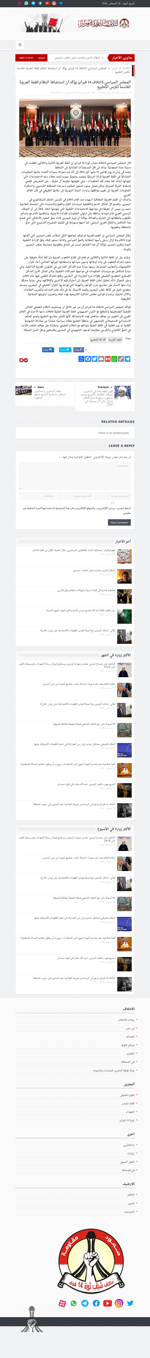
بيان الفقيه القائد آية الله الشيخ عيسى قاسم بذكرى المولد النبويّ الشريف (80, 610)
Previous (103, 387)
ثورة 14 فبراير (126, 1120)
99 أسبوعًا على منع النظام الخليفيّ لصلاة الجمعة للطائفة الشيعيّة (84, 724)
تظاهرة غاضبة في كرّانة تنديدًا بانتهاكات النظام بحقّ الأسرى (86, 590)
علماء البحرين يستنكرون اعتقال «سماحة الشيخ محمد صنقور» (50, 395)
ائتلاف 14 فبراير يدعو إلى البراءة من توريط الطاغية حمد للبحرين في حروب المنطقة (74, 804)
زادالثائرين (128, 1145)
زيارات (130, 1153)
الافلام (131, 1195)
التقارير (130, 1053)
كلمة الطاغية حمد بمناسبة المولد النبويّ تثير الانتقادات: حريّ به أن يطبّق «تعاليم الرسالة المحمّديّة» (67, 764)
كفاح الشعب (128, 1103)
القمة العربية (84, 93)
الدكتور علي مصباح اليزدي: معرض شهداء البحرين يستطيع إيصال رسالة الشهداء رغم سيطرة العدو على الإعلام (67, 665)
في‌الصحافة (128, 1170)
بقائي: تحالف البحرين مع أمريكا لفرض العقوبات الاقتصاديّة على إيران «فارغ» (77, 630)
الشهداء (130, 1112)
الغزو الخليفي (127, 1095)
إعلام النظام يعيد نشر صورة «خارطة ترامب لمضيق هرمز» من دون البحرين (78, 684)
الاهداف (130, 1036)
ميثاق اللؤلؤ (127, 1045)
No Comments (57, 93)
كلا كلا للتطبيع (71, 93)
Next (41, 387)
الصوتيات (129, 1212)
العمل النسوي (127, 1162)
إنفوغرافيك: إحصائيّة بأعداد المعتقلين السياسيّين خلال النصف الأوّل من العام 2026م (74, 550)
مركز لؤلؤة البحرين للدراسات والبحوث (113, 1070)
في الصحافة (127, 1062)
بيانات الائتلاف (104, 93)
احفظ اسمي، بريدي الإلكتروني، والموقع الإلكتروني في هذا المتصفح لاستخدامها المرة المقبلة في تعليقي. (77, 510)
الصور (131, 1203)
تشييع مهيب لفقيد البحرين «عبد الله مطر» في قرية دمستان (86, 784)
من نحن (130, 1028)
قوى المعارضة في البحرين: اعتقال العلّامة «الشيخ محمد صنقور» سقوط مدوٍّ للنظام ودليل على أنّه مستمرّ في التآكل (96, 398)
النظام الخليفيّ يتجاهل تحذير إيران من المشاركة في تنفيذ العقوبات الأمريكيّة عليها (74, 744)
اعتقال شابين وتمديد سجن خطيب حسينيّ (94, 570)
